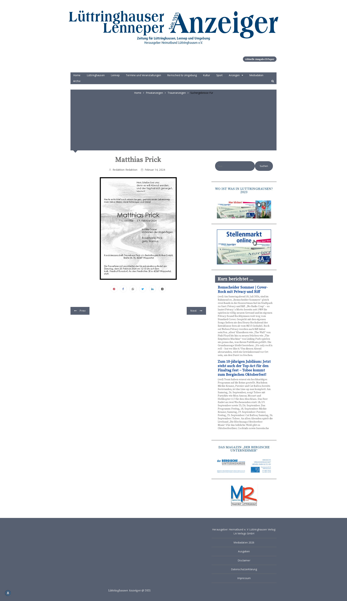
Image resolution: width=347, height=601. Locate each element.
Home (77, 75)
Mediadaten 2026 (244, 542)
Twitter (142, 288)
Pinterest (114, 288)
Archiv (76, 81)
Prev (83, 310)
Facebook (123, 288)
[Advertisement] (173, 122)
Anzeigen (234, 75)
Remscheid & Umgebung (182, 75)
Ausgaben (244, 551)
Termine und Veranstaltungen (143, 75)
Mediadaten (256, 75)
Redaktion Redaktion (125, 169)
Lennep (115, 75)
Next (193, 310)
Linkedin (152, 288)
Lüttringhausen (96, 75)
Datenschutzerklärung (244, 569)
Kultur (206, 75)
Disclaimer (244, 560)
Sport (219, 75)
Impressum (244, 578)
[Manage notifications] (8, 593)
